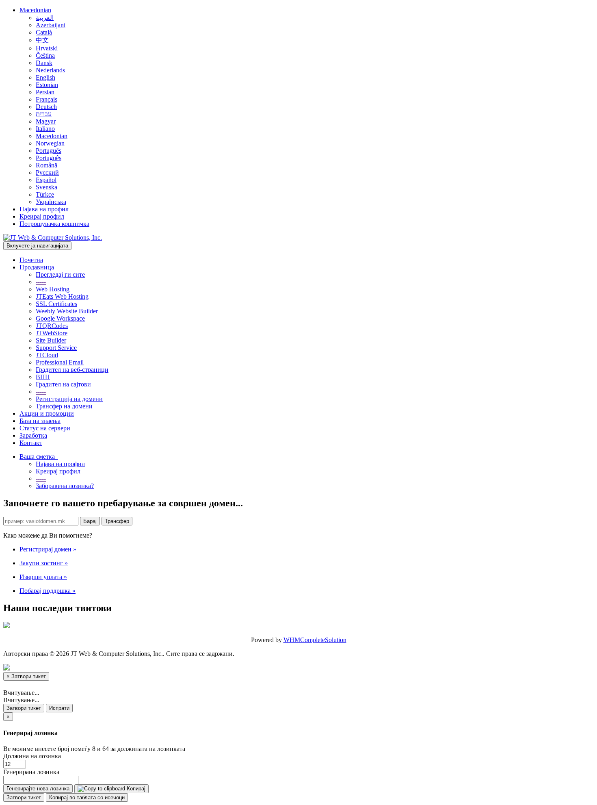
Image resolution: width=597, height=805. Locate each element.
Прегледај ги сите (60, 274)
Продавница (38, 267)
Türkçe (45, 194)
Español (46, 179)
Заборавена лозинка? (65, 485)
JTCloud (47, 355)
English (45, 77)
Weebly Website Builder (67, 311)
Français (46, 99)
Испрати (59, 708)
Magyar (46, 121)
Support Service (56, 347)
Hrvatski (47, 48)
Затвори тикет (23, 708)
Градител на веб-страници (72, 369)
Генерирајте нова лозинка (37, 788)
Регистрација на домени (69, 398)
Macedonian (35, 10)
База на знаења (40, 420)
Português (48, 150)
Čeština (45, 55)
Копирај (135, 788)
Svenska (46, 187)
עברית (44, 114)
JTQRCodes (52, 325)
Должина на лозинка (32, 756)
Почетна (31, 259)
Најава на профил (44, 209)
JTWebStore (51, 333)
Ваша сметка (38, 456)
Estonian (47, 84)
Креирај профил (41, 216)
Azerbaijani (50, 25)
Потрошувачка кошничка (54, 223)
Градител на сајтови (63, 384)
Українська (51, 201)
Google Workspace (60, 318)
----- (41, 281)
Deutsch (46, 106)
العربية (45, 17)
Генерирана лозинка (31, 771)
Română (46, 165)
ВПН (43, 376)
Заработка (33, 435)
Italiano (45, 128)
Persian (45, 92)
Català (44, 32)
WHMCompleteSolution (314, 639)
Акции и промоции (46, 413)
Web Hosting (52, 289)
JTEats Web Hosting (62, 296)
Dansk (44, 62)
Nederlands (50, 70)
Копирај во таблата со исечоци (87, 797)
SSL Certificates (56, 303)
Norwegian (50, 143)
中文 (42, 40)
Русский (47, 172)
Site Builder (51, 340)
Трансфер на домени (64, 406)
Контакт (30, 442)
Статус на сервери (44, 428)
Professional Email (60, 362)
